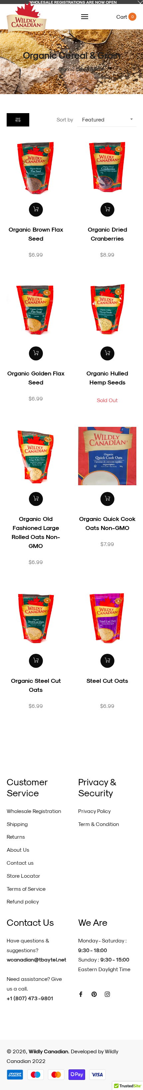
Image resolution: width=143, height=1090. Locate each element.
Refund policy (23, 901)
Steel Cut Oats (107, 680)
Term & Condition (98, 824)
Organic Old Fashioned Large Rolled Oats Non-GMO (36, 532)
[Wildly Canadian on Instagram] (107, 994)
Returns (16, 836)
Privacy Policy (94, 811)
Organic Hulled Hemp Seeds (107, 377)
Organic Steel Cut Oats (36, 685)
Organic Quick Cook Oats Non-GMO (107, 523)
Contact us (20, 862)
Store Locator (23, 875)
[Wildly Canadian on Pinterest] (94, 994)
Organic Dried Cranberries (107, 234)
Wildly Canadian (48, 1051)
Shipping (17, 824)
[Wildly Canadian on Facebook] (80, 994)
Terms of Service (26, 888)
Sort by (65, 119)
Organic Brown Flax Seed (36, 234)
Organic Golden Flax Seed (36, 377)
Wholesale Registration (34, 811)
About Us (18, 849)
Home (44, 69)
